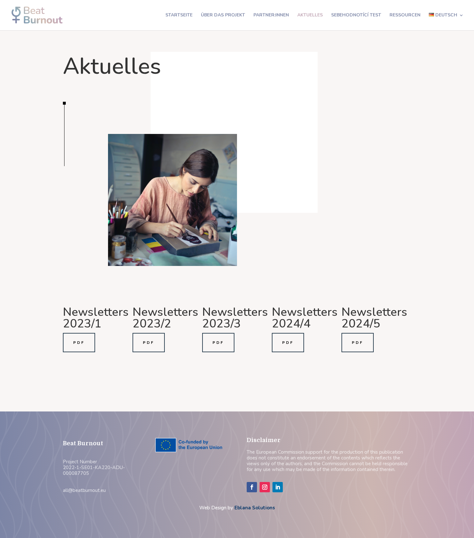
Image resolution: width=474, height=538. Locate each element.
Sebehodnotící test (356, 15)
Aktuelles (310, 15)
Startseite (179, 15)
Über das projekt (223, 15)
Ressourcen (405, 15)
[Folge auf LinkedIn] (277, 487)
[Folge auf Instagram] (265, 487)
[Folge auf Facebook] (252, 487)
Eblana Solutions (254, 508)
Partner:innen (271, 15)
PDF (79, 342)
